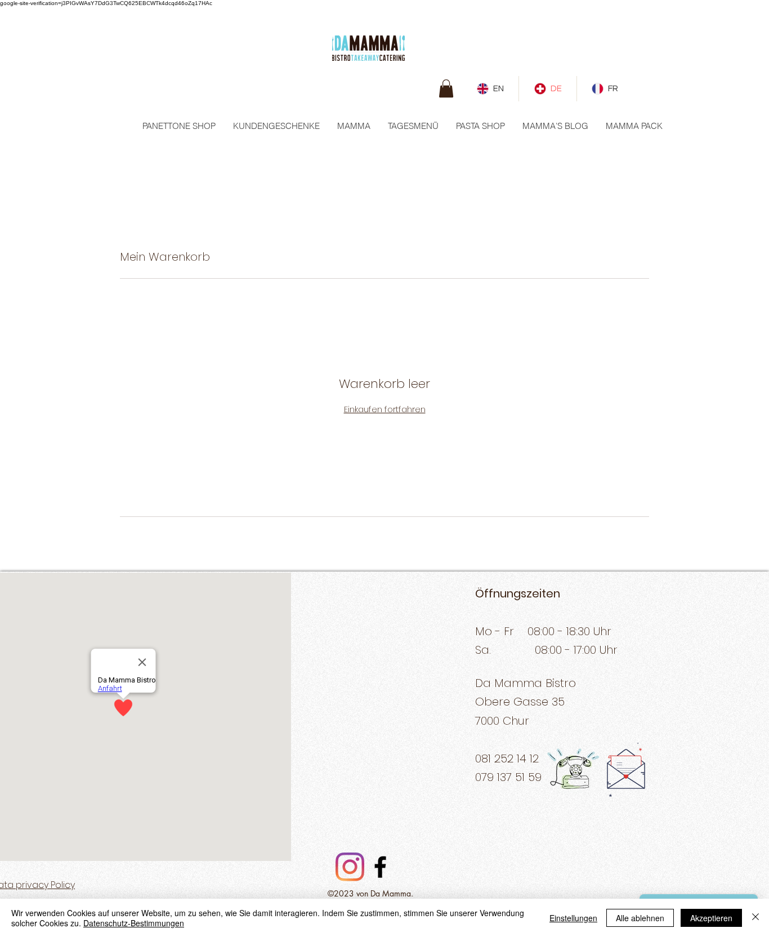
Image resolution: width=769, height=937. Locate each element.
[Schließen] (755, 918)
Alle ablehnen (640, 917)
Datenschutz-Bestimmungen (133, 923)
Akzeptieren (711, 917)
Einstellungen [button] (573, 917)
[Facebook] (380, 867)
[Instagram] (350, 867)
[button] (446, 88)
